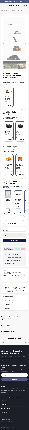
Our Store (3, 400)
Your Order (4, 404)
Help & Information (6, 408)
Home (2, 10)
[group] (14, 93)
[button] (24, 5)
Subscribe (14, 379)
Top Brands (4, 412)
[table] (14, 220)
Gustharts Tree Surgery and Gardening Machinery (14, 10)
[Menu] (2, 5)
